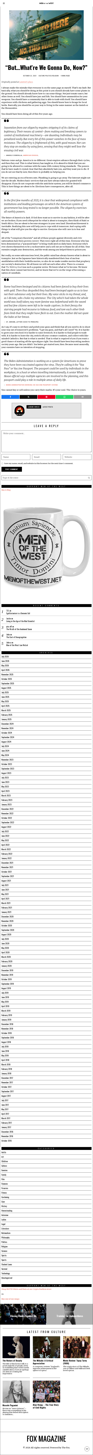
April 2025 (5, 705)
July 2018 (4, 1046)
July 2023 (5, 777)
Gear (3, 1201)
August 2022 (6, 826)
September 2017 (7, 1091)
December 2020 (7, 916)
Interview (4, 1215)
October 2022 (6, 817)
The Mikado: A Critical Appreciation (43, 1362)
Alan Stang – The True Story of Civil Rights (46, 1406)
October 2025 (6, 679)
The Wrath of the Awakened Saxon (19, 629)
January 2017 (6, 1127)
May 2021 (5, 894)
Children (4, 1161)
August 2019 (6, 988)
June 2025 (5, 696)
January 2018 (6, 1073)
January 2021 (6, 912)
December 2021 (7, 862)
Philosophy (5, 1237)
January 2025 (6, 719)
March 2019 (5, 1010)
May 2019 (5, 1001)
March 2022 (6, 849)
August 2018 (6, 1042)
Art (2, 1156)
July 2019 (4, 992)
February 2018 (6, 1069)
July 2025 (5, 692)
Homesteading (6, 1210)
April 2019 (5, 1006)
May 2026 (5, 665)
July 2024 (5, 746)
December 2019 (7, 970)
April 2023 (5, 791)
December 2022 (7, 809)
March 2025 (6, 710)
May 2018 (5, 1055)
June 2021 (5, 889)
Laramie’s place (26, 82)
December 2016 (7, 1131)
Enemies (4, 1170)
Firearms (4, 1188)
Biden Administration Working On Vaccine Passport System (32, 385)
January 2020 (6, 965)
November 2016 (7, 1136)
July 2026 (5, 656)
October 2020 (6, 925)
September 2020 (7, 930)
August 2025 (6, 687)
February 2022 (6, 853)
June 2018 (5, 1051)
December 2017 (7, 1077)
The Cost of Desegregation (16, 637)
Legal (3, 1224)
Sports (3, 1259)
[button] (89, 477)
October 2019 (6, 979)
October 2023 (6, 764)
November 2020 (7, 921)
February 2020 (6, 961)
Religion (55, 76)
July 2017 (4, 1100)
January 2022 (6, 858)
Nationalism (5, 1233)
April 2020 (5, 952)
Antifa (3, 1152)
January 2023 (6, 804)
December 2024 (7, 723)
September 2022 (7, 822)
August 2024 (6, 741)
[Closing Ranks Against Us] (23, 1314)
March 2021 (5, 903)
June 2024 (5, 750)
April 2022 (5, 844)
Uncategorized (6, 1277)
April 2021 (5, 898)
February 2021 (6, 907)
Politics (48, 76)
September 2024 (7, 737)
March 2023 (6, 795)
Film (3, 1179)
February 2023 (6, 800)
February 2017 (6, 1122)
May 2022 (5, 840)
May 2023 (5, 786)
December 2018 (7, 1024)
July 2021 (4, 885)
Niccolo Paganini (10, 1405)
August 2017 (6, 1095)
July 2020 (5, 939)
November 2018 (7, 1028)
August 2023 (6, 773)
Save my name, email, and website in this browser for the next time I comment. (38, 463)
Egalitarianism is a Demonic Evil (18, 613)
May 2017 (4, 1109)
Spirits (4, 1255)
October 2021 (6, 871)
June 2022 (5, 835)
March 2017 (5, 1118)
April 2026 (5, 670)
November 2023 (7, 759)
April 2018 (5, 1060)
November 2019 (7, 974)
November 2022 (7, 813)
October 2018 (6, 1033)
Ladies (3, 1219)
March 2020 (6, 956)
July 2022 (5, 831)
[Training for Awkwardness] (70, 1314)
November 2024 (7, 728)
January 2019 (6, 1019)
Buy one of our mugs (10, 1299)
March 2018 (5, 1064)
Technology (5, 1273)
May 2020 (5, 947)
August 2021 (6, 880)
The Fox (66, 1447)
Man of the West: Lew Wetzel (17, 645)
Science (4, 1251)
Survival (4, 1268)
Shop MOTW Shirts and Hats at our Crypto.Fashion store (26, 1289)
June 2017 (5, 1104)
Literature (5, 1228)
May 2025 (5, 701)
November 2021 (7, 867)
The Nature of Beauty (12, 1360)
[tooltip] (10, 397)
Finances (4, 1183)
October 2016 (6, 1140)
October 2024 (6, 732)
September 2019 (7, 983)
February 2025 (6, 714)
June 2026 (5, 661)
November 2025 (7, 674)
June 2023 (5, 782)
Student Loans (6, 1264)
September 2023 (7, 768)
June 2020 (5, 943)
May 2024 (5, 755)
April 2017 (5, 1113)
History (4, 1206)
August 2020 (6, 934)
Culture (42, 76)
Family (3, 1174)
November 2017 (7, 1082)
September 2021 (7, 876)
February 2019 (6, 1015)
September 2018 (7, 1037)
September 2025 (7, 683)
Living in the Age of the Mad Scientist (20, 621)
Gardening (5, 1197)
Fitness (4, 1192)
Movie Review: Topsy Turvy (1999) (75, 1362)
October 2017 (6, 1086)
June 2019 (5, 997)
